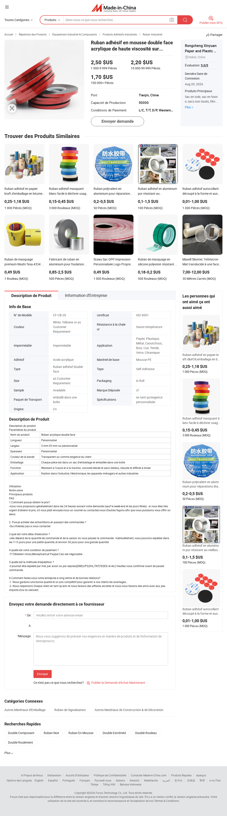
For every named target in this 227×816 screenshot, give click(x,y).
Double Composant (21, 733)
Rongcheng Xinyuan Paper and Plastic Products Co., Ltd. (201, 51)
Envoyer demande (118, 121)
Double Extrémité (114, 733)
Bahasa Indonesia (130, 784)
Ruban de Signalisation (70, 710)
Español (53, 780)
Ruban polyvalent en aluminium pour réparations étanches (201, 484)
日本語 (191, 780)
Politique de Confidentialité (110, 775)
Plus (188, 107)
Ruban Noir (51, 733)
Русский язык (103, 780)
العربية (166, 780)
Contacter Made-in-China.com (148, 775)
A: (30, 626)
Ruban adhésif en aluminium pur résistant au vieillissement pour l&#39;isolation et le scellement (201, 547)
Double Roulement (20, 742)
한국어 (178, 780)
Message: (24, 636)
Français (85, 780)
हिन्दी (202, 780)
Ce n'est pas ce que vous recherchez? (58, 682)
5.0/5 (204, 65)
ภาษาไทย (215, 780)
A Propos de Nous (32, 775)
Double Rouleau (146, 733)
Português (69, 780)
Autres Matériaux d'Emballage (24, 710)
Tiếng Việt (109, 784)
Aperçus (201, 775)
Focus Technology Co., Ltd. (112, 793)
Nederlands (151, 780)
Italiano (120, 780)
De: (28, 615)
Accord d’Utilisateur (77, 775)
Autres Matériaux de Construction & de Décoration (129, 710)
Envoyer (42, 674)
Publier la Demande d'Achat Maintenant (116, 682)
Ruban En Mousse (80, 733)
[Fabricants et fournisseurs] (113, 7)
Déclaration (54, 775)
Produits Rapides (181, 775)
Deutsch (134, 780)
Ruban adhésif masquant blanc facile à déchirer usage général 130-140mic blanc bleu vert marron (201, 420)
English (39, 780)
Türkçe (94, 784)
